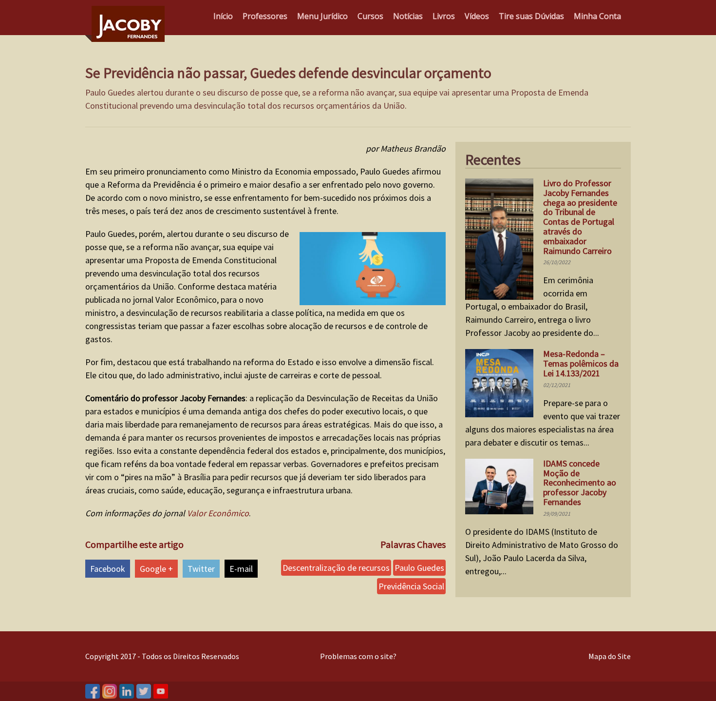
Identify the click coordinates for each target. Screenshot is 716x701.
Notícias (408, 16)
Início (223, 16)
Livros (444, 16)
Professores (265, 16)
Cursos (370, 16)
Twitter (201, 568)
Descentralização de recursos (336, 567)
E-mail (241, 568)
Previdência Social (411, 586)
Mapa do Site (609, 656)
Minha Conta (597, 16)
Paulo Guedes (419, 567)
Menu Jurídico (322, 16)
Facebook (107, 568)
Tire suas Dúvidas (531, 16)
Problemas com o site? (358, 656)
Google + (156, 568)
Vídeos (477, 16)
